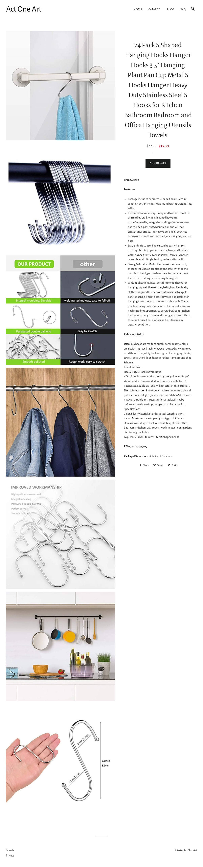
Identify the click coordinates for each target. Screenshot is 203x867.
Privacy (10, 855)
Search (10, 850)
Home (138, 9)
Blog (170, 9)
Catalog (154, 9)
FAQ (183, 9)
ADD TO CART (158, 163)
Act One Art (190, 850)
